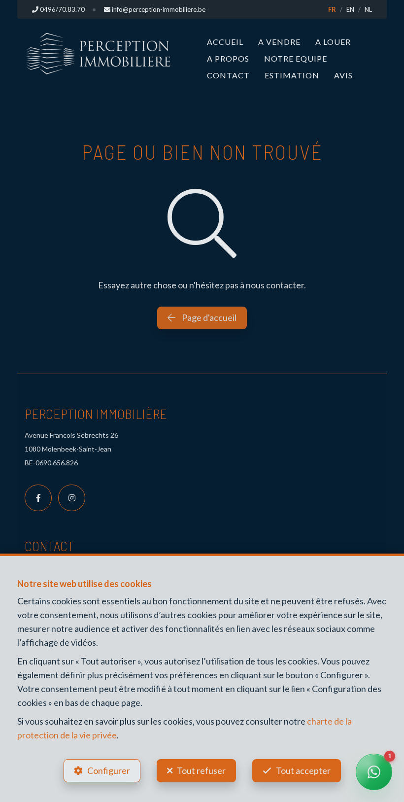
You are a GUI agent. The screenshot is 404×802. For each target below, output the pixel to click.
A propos (228, 58)
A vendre (279, 41)
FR (332, 9)
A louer (333, 41)
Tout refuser (201, 770)
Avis (343, 75)
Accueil (225, 41)
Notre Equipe (295, 58)
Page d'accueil (208, 317)
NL (368, 9)
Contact (228, 75)
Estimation (292, 75)
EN (350, 9)
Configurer (108, 770)
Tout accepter (303, 770)
